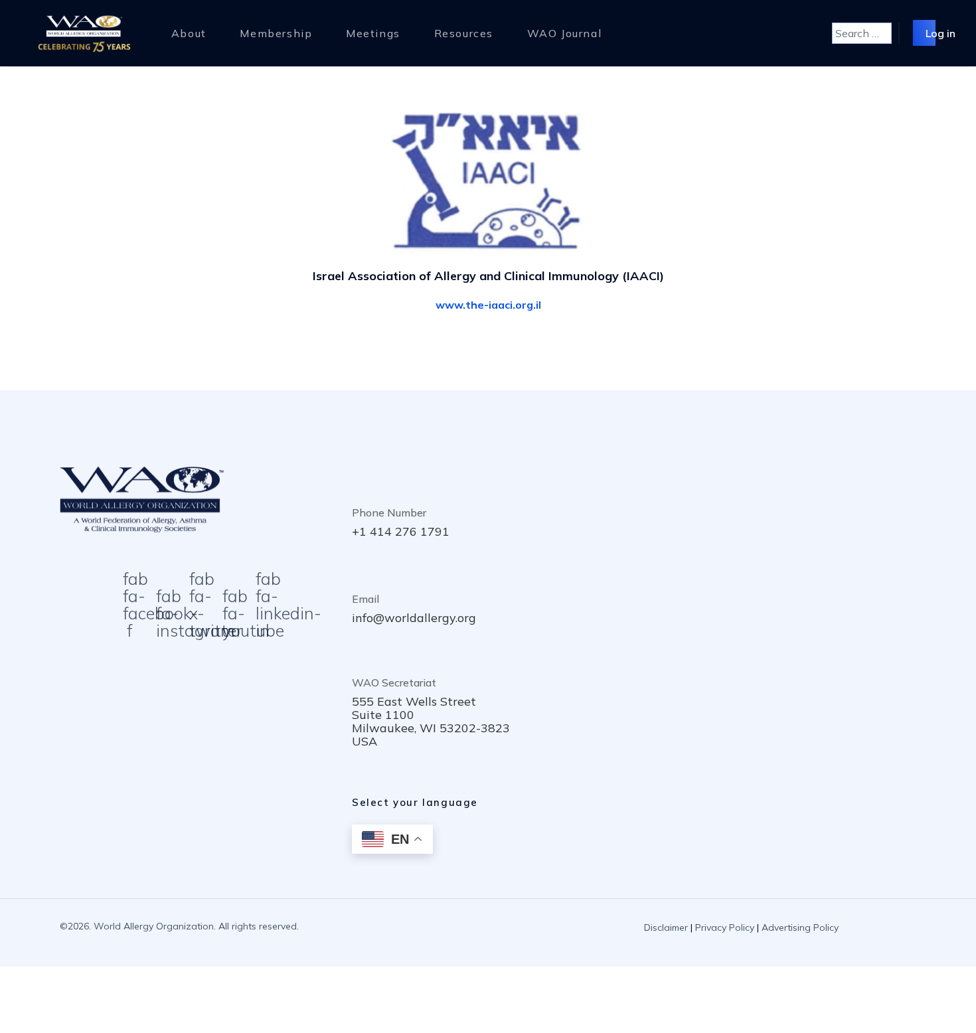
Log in (940, 32)
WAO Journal (564, 33)
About (188, 33)
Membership (276, 33)
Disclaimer (666, 927)
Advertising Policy (800, 927)
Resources (463, 33)
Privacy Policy (724, 927)
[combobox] (862, 33)
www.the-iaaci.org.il (488, 304)
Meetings (373, 33)
